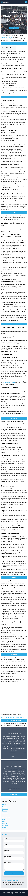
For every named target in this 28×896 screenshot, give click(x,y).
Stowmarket (5, 813)
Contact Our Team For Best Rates (14, 96)
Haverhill (4, 819)
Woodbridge (12, 717)
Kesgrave (7, 717)
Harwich (18, 717)
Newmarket (5, 825)
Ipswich (2, 717)
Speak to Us (14, 418)
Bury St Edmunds (6, 817)
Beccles (4, 821)
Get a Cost (14, 212)
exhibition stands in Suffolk (9, 382)
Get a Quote (13, 28)
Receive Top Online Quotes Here (14, 720)
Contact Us (14, 577)
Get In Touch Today (14, 43)
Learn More (14, 323)
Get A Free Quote (14, 794)
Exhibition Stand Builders (7, 37)
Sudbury (4, 815)
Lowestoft (4, 827)
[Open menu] (26, 2)
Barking (22, 717)
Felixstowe (4, 810)
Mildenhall (4, 823)
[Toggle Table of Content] (13, 48)
